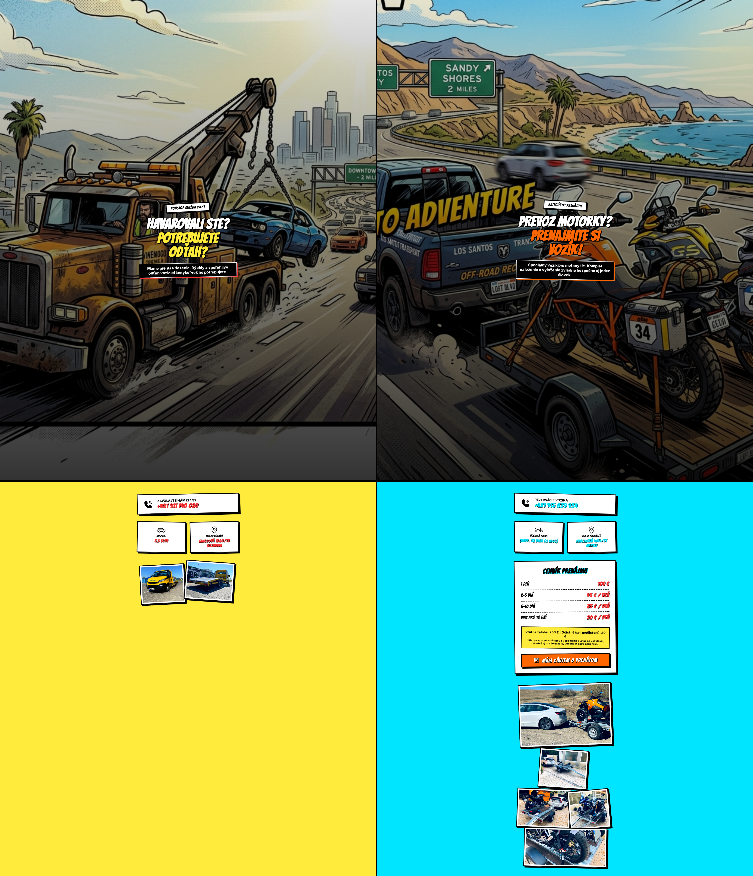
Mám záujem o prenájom (569, 660)
